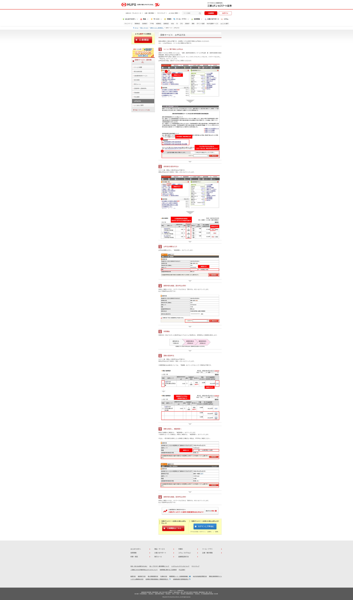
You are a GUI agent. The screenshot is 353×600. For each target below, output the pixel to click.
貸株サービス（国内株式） (157, 27)
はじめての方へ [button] (130, 19)
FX (177, 23)
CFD (181, 23)
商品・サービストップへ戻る (142, 110)
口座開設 (211, 13)
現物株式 (137, 23)
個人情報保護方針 (153, 576)
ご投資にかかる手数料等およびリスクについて (144, 569)
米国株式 (158, 23)
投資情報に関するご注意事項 (168, 569)
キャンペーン (128, 23)
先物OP (187, 23)
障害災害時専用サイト (215, 576)
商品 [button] (144, 19)
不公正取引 (182, 569)
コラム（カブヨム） (185, 552)
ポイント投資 (200, 23)
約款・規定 (134, 556)
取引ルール (158, 556)
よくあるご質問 (173, 13)
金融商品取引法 (183, 556)
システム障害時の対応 (137, 579)
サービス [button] (156, 19)
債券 (193, 23)
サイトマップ (161, 13)
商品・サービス (144, 27)
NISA (172, 23)
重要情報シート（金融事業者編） (179, 576)
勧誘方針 (133, 576)
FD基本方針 (163, 576)
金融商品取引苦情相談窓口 (181, 579)
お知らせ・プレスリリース (133, 13)
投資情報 (133, 552)
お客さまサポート (213, 19)
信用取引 (144, 23)
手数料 (169, 19)
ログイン (225, 13)
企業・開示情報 (149, 13)
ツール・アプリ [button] (181, 19)
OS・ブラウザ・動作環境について (159, 566)
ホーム (136, 27)
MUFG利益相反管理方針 (200, 576)
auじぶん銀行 (225, 23)
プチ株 (152, 23)
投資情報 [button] (197, 19)
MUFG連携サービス (212, 23)
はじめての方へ (136, 549)
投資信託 (166, 23)
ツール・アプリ (207, 549)
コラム (226, 19)
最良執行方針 (142, 576)
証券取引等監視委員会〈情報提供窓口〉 (157, 579)
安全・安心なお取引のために (139, 566)
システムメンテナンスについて (180, 566)
